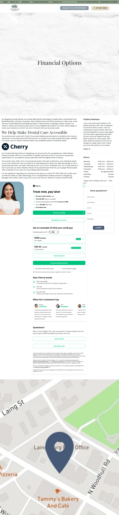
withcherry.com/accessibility (42, 367)
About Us (14, 2)
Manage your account (59, 220)
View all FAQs (59, 339)
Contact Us (57, 2)
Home (5, 2)
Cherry (47, 331)
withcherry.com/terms (59, 361)
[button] (59, 239)
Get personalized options (59, 263)
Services (25, 2)
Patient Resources (40, 2)
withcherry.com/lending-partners (41, 361)
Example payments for (40, 232)
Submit (98, 228)
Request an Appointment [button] (74, 8)
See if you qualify (59, 213)
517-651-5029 (101, 8)
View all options (59, 256)
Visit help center (59, 346)
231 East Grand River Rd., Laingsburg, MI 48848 (97, 2)
